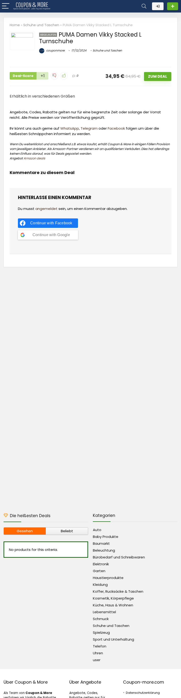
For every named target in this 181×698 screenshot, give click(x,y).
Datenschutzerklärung (143, 692)
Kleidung (100, 584)
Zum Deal (157, 76)
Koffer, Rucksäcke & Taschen (118, 591)
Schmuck (101, 618)
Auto (97, 529)
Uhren (98, 653)
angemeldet (46, 208)
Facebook (116, 128)
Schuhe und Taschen (41, 25)
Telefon (99, 646)
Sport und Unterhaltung (113, 639)
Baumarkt (101, 543)
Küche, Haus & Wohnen (113, 605)
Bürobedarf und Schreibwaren (119, 557)
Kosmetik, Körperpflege (113, 598)
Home (15, 25)
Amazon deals (34, 158)
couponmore (55, 50)
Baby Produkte (105, 536)
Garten (99, 570)
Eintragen (172, 6)
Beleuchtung (104, 550)
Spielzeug (101, 632)
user (96, 659)
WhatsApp (69, 128)
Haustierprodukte (108, 577)
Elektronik (101, 564)
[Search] (144, 6)
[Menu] (5, 6)
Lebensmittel (104, 611)
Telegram (89, 128)
